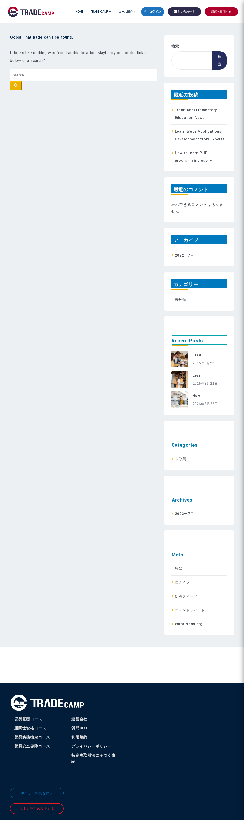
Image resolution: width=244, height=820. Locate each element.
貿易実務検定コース (32, 737)
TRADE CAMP (100, 12)
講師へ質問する (221, 12)
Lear (197, 375)
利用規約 (79, 737)
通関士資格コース (30, 728)
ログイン (155, 11)
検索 (175, 46)
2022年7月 (184, 255)
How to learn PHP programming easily (193, 157)
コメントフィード (190, 610)
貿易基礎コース (28, 719)
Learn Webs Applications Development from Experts (199, 135)
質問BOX (79, 728)
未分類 (180, 299)
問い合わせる (186, 12)
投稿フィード (186, 596)
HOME (79, 12)
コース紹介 (125, 12)
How (196, 396)
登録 (179, 568)
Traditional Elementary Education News (196, 114)
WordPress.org (189, 624)
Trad (197, 355)
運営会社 (79, 719)
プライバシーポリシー (91, 746)
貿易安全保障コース (32, 746)
